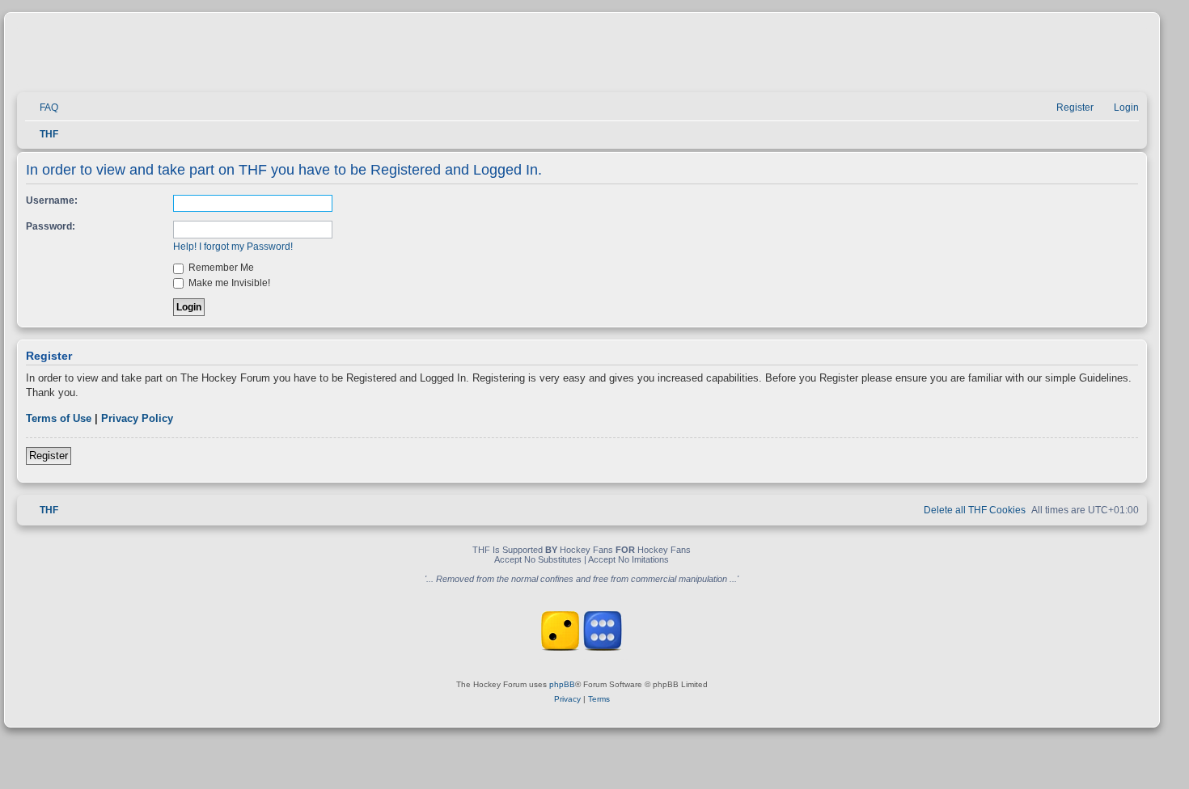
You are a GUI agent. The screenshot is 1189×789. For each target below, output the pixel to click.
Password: (50, 226)
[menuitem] (41, 108)
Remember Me (220, 267)
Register (48, 455)
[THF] (204, 57)
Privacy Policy (137, 418)
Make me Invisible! (228, 283)
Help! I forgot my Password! (233, 246)
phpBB (562, 684)
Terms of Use (58, 418)
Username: (52, 200)
